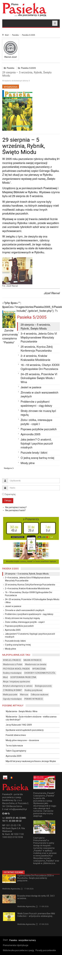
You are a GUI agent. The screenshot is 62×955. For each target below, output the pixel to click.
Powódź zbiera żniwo (16, 735)
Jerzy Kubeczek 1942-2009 (19, 725)
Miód (5, 677)
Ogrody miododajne (12, 699)
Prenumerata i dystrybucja (15, 945)
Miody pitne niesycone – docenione (22, 740)
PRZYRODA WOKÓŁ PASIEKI (16, 669)
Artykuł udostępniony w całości (17, 686)
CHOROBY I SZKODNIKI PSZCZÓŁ (40, 673)
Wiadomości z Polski (12, 664)
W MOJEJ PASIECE (12, 660)
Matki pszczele (10, 694)
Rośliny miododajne (12, 673)
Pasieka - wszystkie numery (22, 940)
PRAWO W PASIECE (33, 699)
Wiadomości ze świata (35, 664)
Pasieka (15, 35)
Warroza (24, 694)
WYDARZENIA (10, 86)
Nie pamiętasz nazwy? (16, 507)
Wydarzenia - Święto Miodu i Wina (21, 711)
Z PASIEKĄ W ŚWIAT (12, 690)
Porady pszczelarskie (46, 950)
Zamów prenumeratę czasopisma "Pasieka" (10, 336)
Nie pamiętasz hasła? (15, 510)
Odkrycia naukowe (39, 694)
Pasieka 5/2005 (28, 35)
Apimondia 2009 (13, 756)
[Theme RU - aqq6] (24, 9)
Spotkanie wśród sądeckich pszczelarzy (25, 730)
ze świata (21, 902)
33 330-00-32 (15, 821)
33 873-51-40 (12, 818)
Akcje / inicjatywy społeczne (16, 681)
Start (7, 35)
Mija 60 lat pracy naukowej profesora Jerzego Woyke (31, 761)
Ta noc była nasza (14, 745)
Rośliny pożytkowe (33, 690)
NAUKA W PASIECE (33, 660)
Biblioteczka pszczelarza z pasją (18, 950)
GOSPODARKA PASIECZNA (23, 677)
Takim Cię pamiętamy (16, 751)
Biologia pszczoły (43, 686)
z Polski (20, 884)
